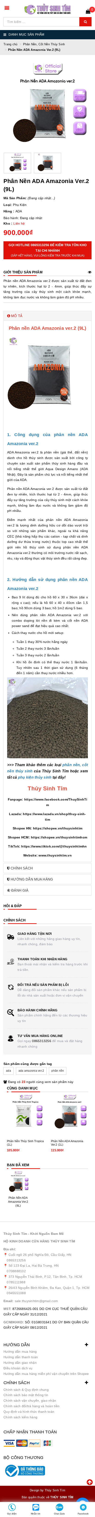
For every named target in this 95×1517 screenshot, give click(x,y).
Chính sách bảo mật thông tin (25, 1395)
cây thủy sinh (43, 292)
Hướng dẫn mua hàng (20, 1351)
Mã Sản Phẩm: (15, 198)
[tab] (47, 316)
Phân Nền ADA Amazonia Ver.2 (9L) (18, 1201)
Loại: (7, 205)
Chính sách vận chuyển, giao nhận (29, 1400)
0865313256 (41, 1041)
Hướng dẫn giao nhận (20, 1362)
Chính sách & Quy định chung (26, 1390)
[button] (47, 315)
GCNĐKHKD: (13, 1322)
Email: (8, 1301)
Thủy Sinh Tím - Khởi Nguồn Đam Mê (33, 1234)
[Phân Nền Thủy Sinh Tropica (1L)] (25, 1113)
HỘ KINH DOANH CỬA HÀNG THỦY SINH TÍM (39, 1241)
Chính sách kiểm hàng (20, 1417)
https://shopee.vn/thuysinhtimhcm (59, 837)
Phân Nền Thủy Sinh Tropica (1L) (25, 1143)
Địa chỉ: (9, 1249)
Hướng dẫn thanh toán (20, 1357)
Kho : (7, 223)
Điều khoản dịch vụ (18, 1368)
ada (8, 1070)
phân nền (57, 1070)
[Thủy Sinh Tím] (47, 9)
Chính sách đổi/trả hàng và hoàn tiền (31, 1406)
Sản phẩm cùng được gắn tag (27, 1064)
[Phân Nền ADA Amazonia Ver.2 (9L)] (18, 1182)
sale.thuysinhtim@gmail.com (36, 1301)
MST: (7, 1309)
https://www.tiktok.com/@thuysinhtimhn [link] (54, 846)
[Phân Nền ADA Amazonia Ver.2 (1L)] (69, 1113)
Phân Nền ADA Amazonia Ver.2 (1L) (67, 1143)
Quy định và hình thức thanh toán (28, 1411)
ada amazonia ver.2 (31, 1070)
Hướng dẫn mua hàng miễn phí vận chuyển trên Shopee (46, 1374)
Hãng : (8, 211)
